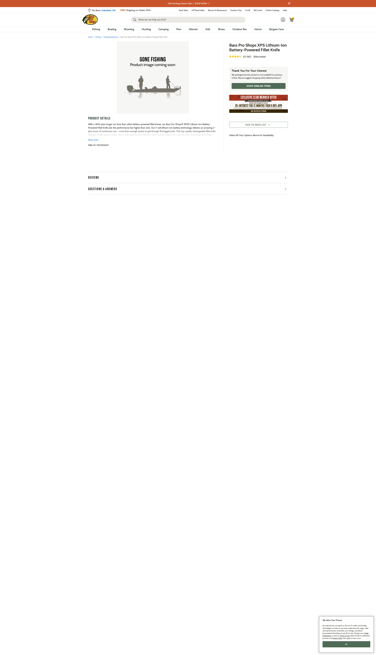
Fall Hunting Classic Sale (187, 3)
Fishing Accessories (111, 37)
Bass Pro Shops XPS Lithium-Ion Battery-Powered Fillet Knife (258, 47)
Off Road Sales (198, 10)
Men (178, 29)
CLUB (247, 10)
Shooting (129, 29)
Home (258, 29)
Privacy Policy (338, 638)
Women (193, 29)
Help (285, 10)
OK (346, 644)
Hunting (146, 29)
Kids (207, 29)
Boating (112, 29)
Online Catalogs (273, 10)
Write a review (260, 56)
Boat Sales (183, 10)
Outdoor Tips (236, 10)
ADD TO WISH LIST (255, 124)
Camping (163, 29)
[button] (289, 3)
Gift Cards (258, 10)
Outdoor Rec (240, 29)
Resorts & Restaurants (217, 10)
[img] (291, 19)
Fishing (96, 29)
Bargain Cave (276, 29)
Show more (93, 140)
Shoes (221, 29)
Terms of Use (345, 636)
